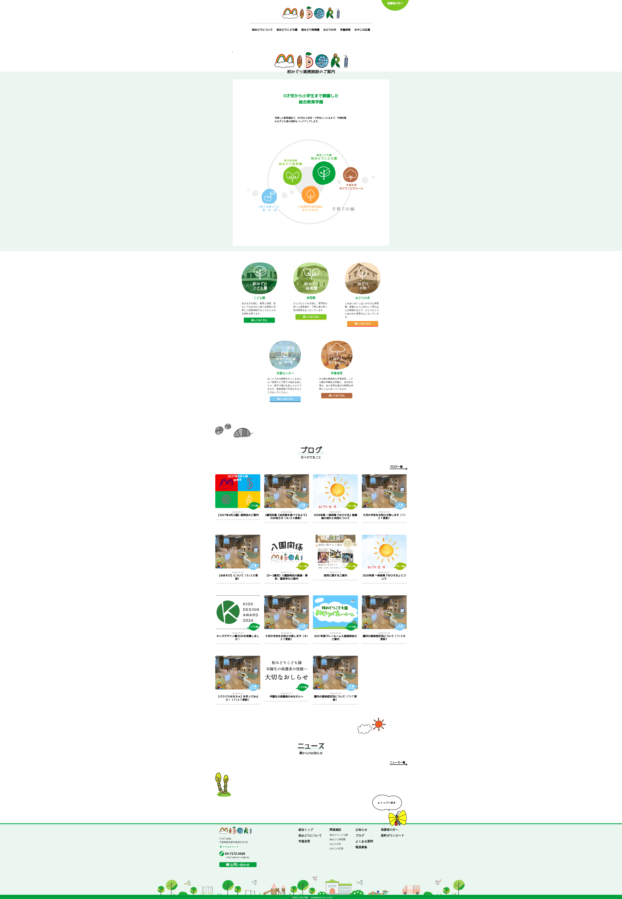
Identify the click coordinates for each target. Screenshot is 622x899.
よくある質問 (364, 841)
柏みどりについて (262, 29)
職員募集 (361, 847)
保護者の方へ (395, 3)
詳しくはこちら (259, 320)
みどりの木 (329, 29)
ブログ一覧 (396, 466)
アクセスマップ (230, 847)
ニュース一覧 (397, 762)
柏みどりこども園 (287, 29)
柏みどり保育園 (310, 29)
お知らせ (361, 829)
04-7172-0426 (235, 853)
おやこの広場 (362, 29)
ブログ (360, 835)
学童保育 (345, 29)
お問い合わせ (240, 864)
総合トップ (306, 829)
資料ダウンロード (392, 835)
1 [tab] (232, 52)
